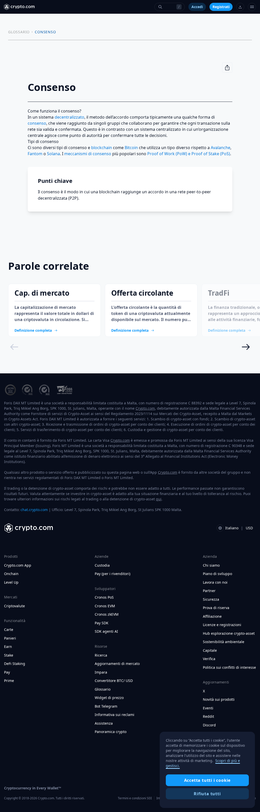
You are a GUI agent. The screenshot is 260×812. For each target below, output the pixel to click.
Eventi (208, 708)
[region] (207, 770)
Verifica (209, 659)
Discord (209, 725)
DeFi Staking (14, 663)
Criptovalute (14, 606)
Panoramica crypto (110, 731)
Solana (53, 153)
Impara (101, 672)
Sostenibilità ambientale (223, 642)
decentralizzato (69, 117)
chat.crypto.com (34, 509)
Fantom (35, 153)
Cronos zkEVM (107, 614)
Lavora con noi (215, 582)
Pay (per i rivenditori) (112, 573)
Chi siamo (211, 565)
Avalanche (220, 147)
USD (249, 528)
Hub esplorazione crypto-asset (229, 633)
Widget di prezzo (109, 697)
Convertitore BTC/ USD (114, 680)
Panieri (10, 638)
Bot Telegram (106, 706)
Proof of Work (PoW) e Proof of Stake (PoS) (188, 153)
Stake (8, 655)
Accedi (197, 6)
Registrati (221, 6)
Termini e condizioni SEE (135, 798)
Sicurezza (211, 599)
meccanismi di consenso (87, 153)
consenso (37, 123)
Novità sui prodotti (219, 699)
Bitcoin (131, 147)
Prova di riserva (216, 608)
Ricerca (101, 655)
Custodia (102, 565)
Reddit (208, 716)
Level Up (11, 582)
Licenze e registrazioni (222, 625)
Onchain (11, 573)
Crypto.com (145, 408)
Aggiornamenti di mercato (117, 663)
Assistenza (104, 723)
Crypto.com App (17, 565)
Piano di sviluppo (217, 573)
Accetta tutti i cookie (207, 780)
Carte (8, 629)
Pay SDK (101, 623)
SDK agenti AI (106, 631)
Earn (8, 646)
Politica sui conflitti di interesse (229, 667)
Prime (9, 680)
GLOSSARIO (19, 32)
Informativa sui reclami (114, 714)
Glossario (102, 689)
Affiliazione (212, 616)
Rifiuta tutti (207, 794)
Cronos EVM (105, 606)
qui (158, 499)
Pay (7, 672)
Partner (209, 590)
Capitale (210, 650)
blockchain (101, 147)
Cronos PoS (104, 597)
